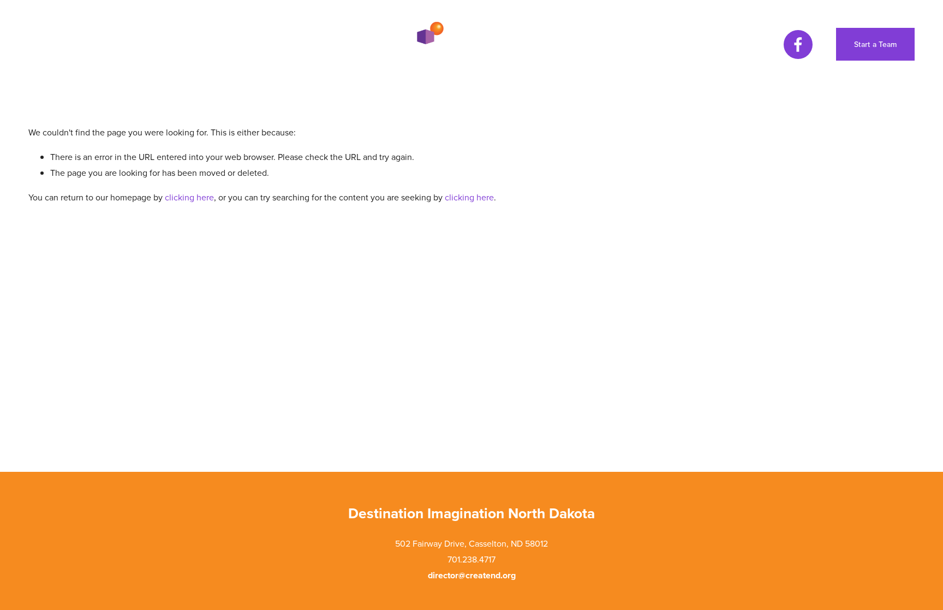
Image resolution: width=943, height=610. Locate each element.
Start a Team (875, 44)
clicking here (189, 197)
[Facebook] (798, 44)
